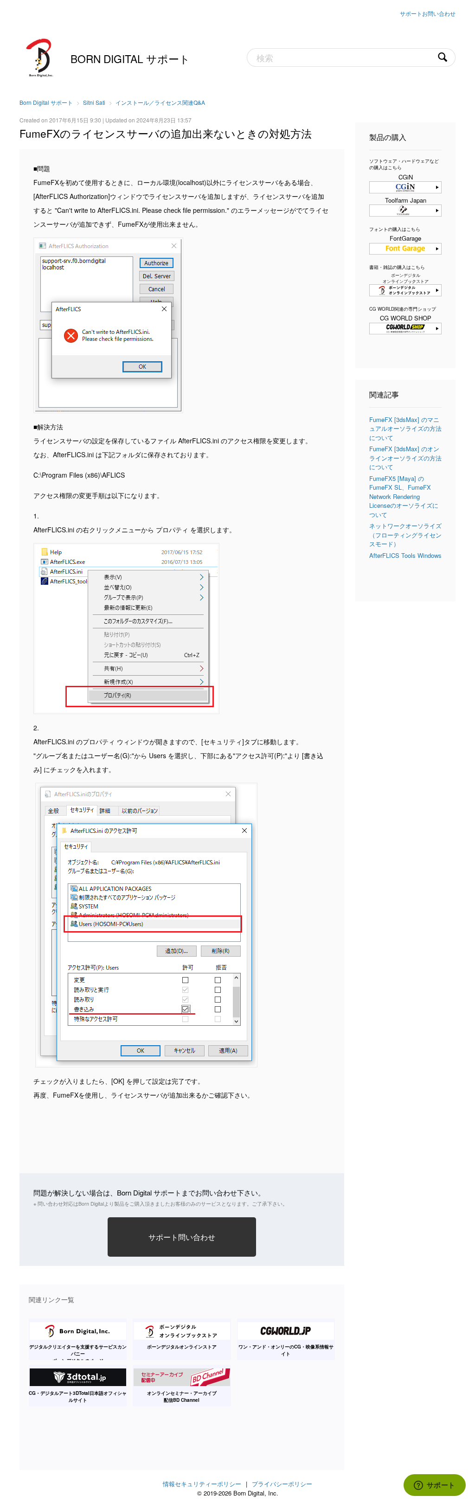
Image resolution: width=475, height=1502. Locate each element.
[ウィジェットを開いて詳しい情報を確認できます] (434, 1485)
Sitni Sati (94, 102)
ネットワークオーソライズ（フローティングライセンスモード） (405, 534)
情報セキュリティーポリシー (202, 1483)
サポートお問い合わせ (428, 13)
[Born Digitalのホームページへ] (40, 56)
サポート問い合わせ (181, 1237)
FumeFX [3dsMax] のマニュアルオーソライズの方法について (405, 428)
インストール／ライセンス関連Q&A (160, 102)
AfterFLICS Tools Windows (405, 555)
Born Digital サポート (130, 58)
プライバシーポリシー (282, 1483)
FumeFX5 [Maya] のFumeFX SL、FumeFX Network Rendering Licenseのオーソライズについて (403, 496)
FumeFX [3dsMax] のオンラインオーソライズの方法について (405, 457)
